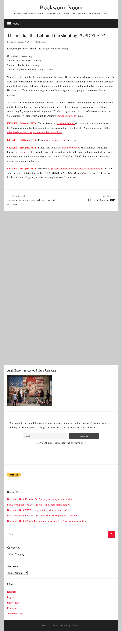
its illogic (24, 152)
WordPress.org (15, 613)
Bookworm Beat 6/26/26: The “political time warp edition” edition (42, 515)
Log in (10, 597)
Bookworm (40, 41)
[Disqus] (61, 248)
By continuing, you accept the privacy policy (62, 442)
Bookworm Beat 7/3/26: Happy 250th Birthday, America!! (37, 510)
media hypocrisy (70, 147)
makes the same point (55, 140)
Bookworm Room (61, 7)
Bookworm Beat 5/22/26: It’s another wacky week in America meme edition (46, 521)
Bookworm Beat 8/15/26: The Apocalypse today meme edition (39, 499)
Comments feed (15, 608)
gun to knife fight (67, 115)
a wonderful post (66, 123)
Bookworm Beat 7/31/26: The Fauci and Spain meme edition (38, 504)
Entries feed (13, 602)
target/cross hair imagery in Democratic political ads (75, 168)
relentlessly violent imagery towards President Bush (34, 132)
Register (11, 591)
